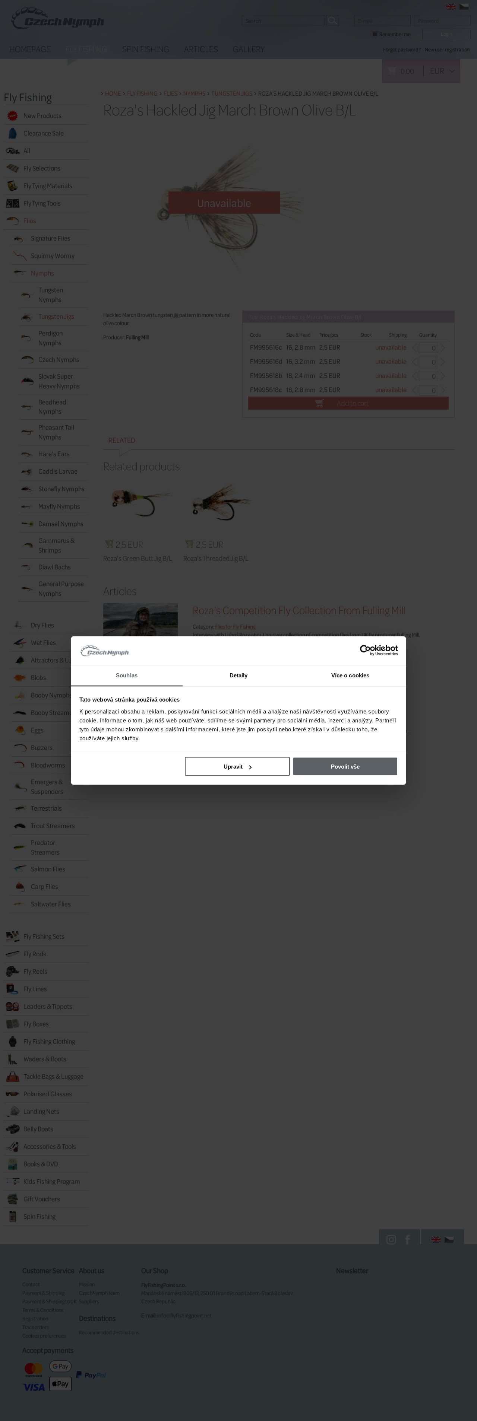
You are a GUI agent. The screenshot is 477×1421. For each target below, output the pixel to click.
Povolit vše (345, 766)
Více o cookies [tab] (350, 675)
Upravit (233, 766)
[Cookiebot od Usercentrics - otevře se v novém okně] (365, 650)
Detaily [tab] (239, 675)
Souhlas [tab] (127, 675)
